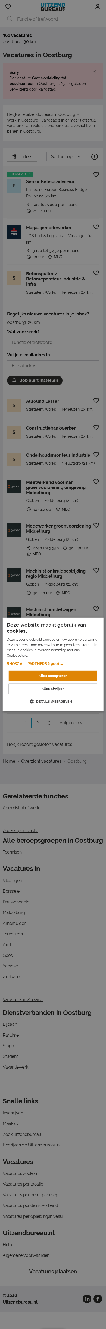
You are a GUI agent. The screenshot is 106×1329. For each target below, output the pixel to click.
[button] (53, 663)
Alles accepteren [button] (53, 676)
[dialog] (53, 664)
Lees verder (38, 655)
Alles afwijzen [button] (53, 689)
